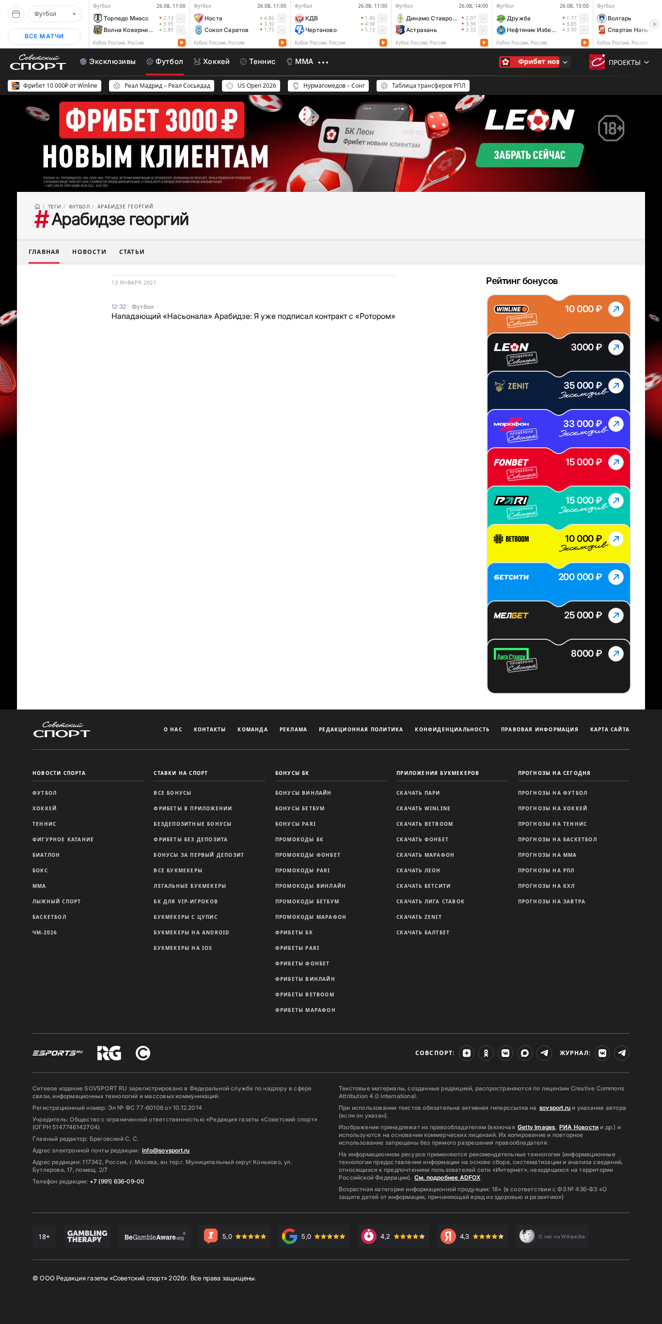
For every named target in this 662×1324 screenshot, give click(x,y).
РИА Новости (579, 1127)
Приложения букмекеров (437, 773)
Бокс (40, 870)
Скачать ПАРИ (418, 792)
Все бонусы (172, 792)
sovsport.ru (554, 1107)
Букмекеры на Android (191, 932)
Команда (252, 729)
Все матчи (44, 36)
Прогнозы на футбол (553, 792)
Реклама (293, 729)
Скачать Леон (418, 870)
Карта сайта (610, 729)
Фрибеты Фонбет (302, 963)
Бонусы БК (292, 773)
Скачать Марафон (425, 854)
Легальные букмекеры (190, 886)
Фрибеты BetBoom (304, 994)
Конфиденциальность (452, 729)
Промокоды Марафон (311, 917)
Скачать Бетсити (423, 886)
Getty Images (536, 1127)
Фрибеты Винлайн (305, 979)
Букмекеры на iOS (183, 948)
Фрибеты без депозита (191, 839)
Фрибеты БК (294, 932)
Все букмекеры (178, 870)
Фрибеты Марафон (305, 1010)
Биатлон (46, 854)
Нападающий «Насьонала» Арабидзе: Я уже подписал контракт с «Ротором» (253, 316)
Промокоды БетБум (307, 901)
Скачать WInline (423, 808)
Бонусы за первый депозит (199, 854)
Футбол (44, 792)
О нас (173, 729)
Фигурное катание (63, 839)
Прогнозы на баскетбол (557, 839)
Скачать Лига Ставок (430, 901)
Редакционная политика (361, 729)
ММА (39, 886)
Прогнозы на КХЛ (546, 886)
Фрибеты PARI (297, 948)
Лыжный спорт (56, 901)
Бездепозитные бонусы (193, 823)
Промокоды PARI (303, 870)
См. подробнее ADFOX (447, 1177)
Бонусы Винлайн (303, 792)
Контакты (210, 729)
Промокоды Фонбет (308, 854)
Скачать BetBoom (424, 823)
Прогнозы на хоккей (553, 808)
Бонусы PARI (295, 823)
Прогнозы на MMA (547, 854)
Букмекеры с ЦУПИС (185, 917)
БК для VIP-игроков (186, 901)
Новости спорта (59, 773)
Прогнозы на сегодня (554, 773)
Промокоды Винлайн (310, 886)
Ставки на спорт (181, 773)
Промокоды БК (299, 839)
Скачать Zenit (419, 917)
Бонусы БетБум (300, 808)
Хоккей (44, 808)
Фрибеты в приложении (193, 808)
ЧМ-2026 (44, 932)
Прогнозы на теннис (552, 823)
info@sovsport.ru (165, 1150)
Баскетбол (49, 917)
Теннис (44, 823)
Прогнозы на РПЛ (546, 870)
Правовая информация (540, 729)
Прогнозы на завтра (552, 901)
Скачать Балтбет (423, 932)
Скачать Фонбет (422, 839)
